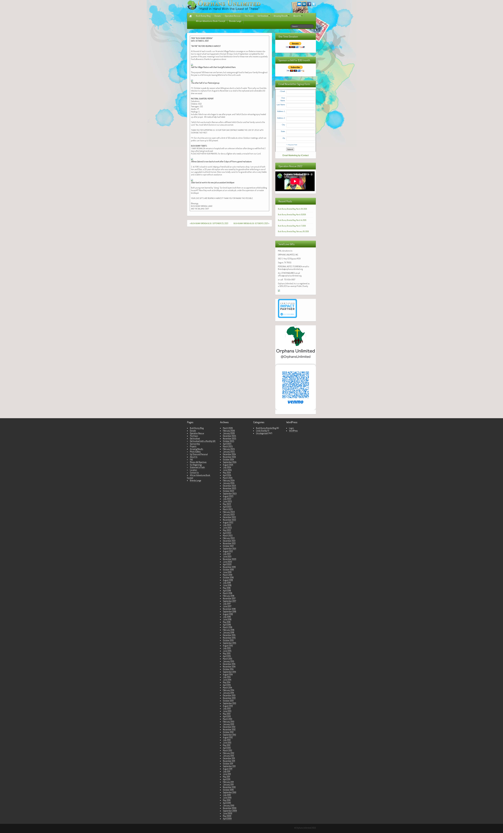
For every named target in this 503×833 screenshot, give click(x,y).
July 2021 (227, 554)
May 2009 (227, 816)
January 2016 (228, 632)
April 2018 (227, 590)
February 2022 (229, 538)
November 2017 (229, 598)
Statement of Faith (197, 467)
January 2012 (228, 755)
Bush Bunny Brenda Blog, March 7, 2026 (292, 226)
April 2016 (227, 624)
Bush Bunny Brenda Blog (266, 428)
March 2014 (227, 687)
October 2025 (228, 441)
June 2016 (227, 619)
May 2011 (226, 776)
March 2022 (228, 535)
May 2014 (226, 682)
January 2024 (228, 483)
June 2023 (227, 501)
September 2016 (229, 611)
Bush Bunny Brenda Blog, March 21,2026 (292, 214)
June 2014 (227, 679)
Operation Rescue (232, 15)
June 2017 (227, 606)
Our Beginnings (196, 464)
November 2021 (229, 543)
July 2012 (227, 740)
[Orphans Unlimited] (224, 5)
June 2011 (227, 774)
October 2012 (228, 732)
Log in (291, 428)
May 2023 (227, 504)
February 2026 (229, 430)
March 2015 (227, 658)
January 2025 (229, 451)
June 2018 (227, 585)
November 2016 (229, 609)
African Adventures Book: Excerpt (210, 21)
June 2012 (227, 742)
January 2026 (229, 433)
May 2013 (226, 713)
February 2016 (228, 630)
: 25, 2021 (209, 223)
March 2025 (228, 446)
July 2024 (227, 467)
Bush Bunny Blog (203, 15)
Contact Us (194, 472)
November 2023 (229, 488)
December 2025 (229, 436)
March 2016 (227, 627)
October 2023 (228, 491)
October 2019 (228, 569)
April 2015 (227, 656)
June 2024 (227, 470)
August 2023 (228, 496)
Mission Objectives (198, 462)
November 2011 (229, 761)
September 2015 (229, 643)
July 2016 (227, 616)
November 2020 (229, 559)
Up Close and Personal (199, 454)
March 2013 (227, 719)
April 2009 (227, 818)
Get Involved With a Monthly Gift (202, 441)
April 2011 (226, 779)
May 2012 (226, 745)
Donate (218, 15)
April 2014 (227, 685)
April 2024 (227, 475)
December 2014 (229, 664)
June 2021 (227, 556)
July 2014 (227, 677)
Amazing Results (281, 15)
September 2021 (229, 548)
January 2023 (229, 514)
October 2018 (228, 577)
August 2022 (228, 522)
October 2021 (228, 546)
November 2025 (229, 438)
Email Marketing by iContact (296, 155)
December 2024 (229, 454)
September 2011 (229, 766)
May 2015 (226, 653)
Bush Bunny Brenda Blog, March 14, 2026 (292, 220)
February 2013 (228, 721)
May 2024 (227, 472)
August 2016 (228, 614)
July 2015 (227, 648)
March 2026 (228, 428)
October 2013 (228, 700)
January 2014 (228, 692)
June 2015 (227, 651)
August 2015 (228, 645)
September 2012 (229, 734)
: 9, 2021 (251, 223)
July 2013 (227, 708)
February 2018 (228, 595)
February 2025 (229, 449)
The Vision (249, 15)
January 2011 (228, 784)
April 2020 (227, 564)
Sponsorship (195, 443)
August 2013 (228, 706)
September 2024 (229, 462)
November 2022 (229, 519)
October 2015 (228, 640)
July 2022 (227, 525)
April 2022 (227, 533)
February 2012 (228, 753)
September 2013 (229, 703)
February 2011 (228, 782)
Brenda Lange (235, 21)
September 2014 (229, 671)
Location (193, 470)
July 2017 (227, 603)
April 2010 (227, 803)
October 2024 (228, 459)
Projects (193, 446)
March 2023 (228, 509)
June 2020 (227, 561)
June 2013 (227, 711)
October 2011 (228, 763)
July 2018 (227, 582)
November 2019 (229, 567)
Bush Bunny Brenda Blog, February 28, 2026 (293, 231)
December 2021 (229, 540)
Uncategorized (262, 433)
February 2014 (228, 690)
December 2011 (229, 758)
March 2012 (227, 750)
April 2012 (227, 748)
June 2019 (227, 572)
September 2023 (230, 493)
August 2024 (228, 464)
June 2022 (227, 527)
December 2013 (229, 695)
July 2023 (227, 498)
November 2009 (229, 808)
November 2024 (229, 457)
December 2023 (229, 485)
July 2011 (226, 771)
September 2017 (229, 601)
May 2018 (227, 588)
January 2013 (228, 724)
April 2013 (227, 716)
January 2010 (228, 805)
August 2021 (228, 551)
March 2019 (227, 575)
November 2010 (229, 787)
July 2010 (227, 795)
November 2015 (229, 637)
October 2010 (228, 789)
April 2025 (227, 443)
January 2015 (228, 661)
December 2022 (229, 517)
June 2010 (227, 797)
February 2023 (229, 512)
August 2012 (228, 737)
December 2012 (229, 727)
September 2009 (230, 810)
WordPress (293, 430)
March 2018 (227, 593)
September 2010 (229, 792)
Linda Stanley (261, 430)
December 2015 (229, 635)
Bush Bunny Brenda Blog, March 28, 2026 (292, 209)
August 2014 (228, 674)
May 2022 (227, 530)
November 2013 (229, 698)
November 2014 (229, 666)
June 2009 (227, 813)
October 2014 (228, 669)
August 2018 (228, 580)
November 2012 (229, 729)
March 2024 (227, 478)
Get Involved (263, 15)
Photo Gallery (195, 451)
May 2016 (227, 622)
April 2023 (227, 506)
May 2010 (227, 800)
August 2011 (227, 768)
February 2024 (228, 480)
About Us (297, 15)
